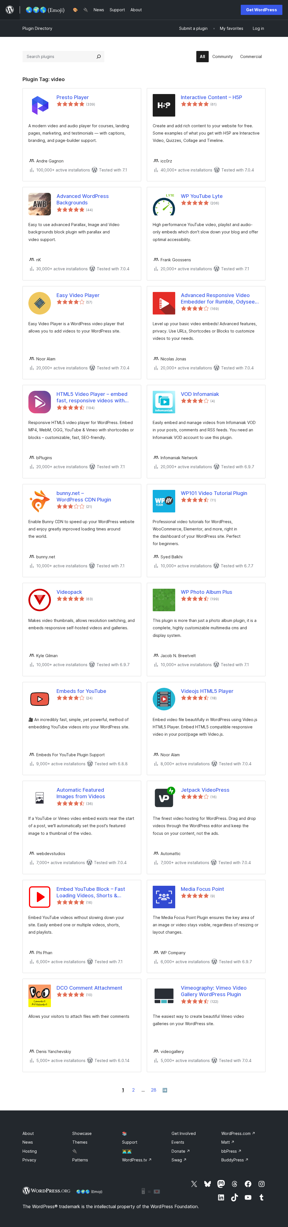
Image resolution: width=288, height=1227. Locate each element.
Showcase (82, 1133)
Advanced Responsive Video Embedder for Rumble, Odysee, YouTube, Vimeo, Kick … (218, 298)
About (28, 1133)
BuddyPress (235, 1159)
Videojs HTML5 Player (207, 691)
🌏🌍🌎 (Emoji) (89, 1191)
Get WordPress (261, 9)
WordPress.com (238, 1133)
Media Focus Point (202, 889)
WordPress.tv (137, 1159)
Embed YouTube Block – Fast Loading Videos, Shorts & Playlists (91, 892)
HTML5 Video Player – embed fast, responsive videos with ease (92, 397)
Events (178, 1142)
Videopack (69, 592)
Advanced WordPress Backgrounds (83, 199)
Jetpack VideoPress (205, 790)
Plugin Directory (37, 28)
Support (129, 1142)
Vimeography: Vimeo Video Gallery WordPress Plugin (214, 991)
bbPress (231, 1151)
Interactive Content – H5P (211, 97)
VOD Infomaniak (200, 394)
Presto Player (73, 97)
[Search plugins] (98, 56)
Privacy (29, 1159)
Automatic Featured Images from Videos (81, 793)
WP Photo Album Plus (206, 592)
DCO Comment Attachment (89, 988)
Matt (228, 1142)
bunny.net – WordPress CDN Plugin (84, 496)
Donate (181, 1151)
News (27, 1142)
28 (153, 1090)
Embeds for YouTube (81, 691)
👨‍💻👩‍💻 (127, 1151)
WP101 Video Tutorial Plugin (214, 493)
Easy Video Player (78, 295)
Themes (79, 1142)
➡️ (164, 1090)
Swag (179, 1159)
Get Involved (184, 1133)
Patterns (80, 1159)
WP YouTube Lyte (202, 196)
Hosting (29, 1151)
